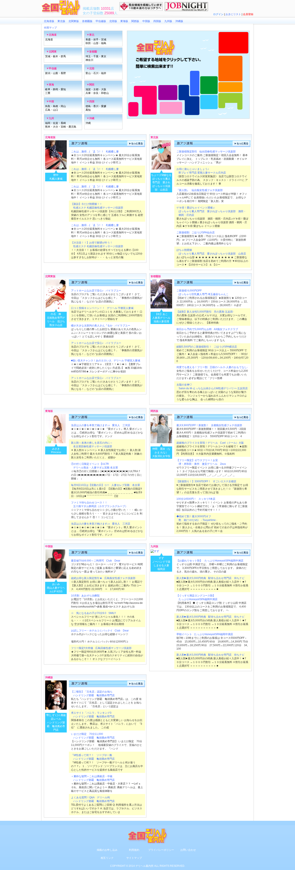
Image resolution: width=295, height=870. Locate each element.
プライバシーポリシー (161, 849)
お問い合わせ (188, 849)
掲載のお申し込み (107, 849)
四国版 (157, 21)
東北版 (61, 21)
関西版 (135, 21)
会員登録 (248, 14)
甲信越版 (101, 21)
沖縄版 (179, 21)
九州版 (168, 21)
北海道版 (49, 21)
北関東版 (73, 21)
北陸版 (113, 21)
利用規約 (134, 849)
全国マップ (50, 27)
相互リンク (107, 857)
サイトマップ (134, 857)
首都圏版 (87, 21)
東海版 (124, 21)
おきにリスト (233, 14)
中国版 (146, 21)
